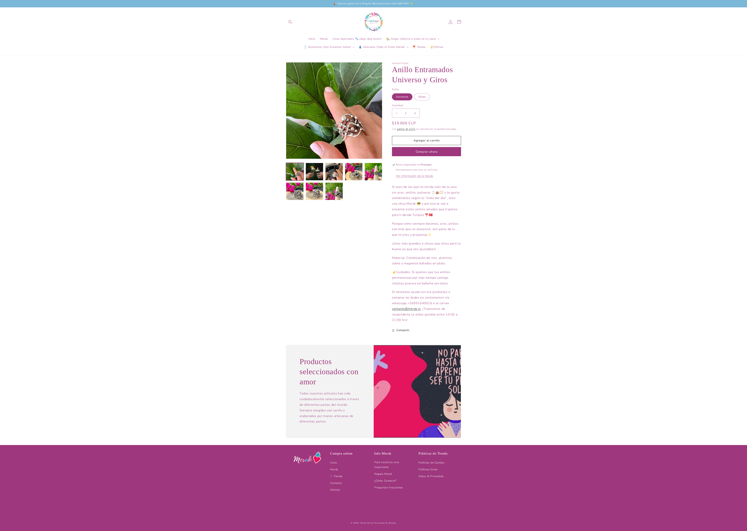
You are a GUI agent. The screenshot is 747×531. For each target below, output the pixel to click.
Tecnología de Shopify (385, 523)
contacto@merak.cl (406, 309)
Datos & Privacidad (431, 476)
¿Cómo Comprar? (385, 481)
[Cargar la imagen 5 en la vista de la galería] (373, 172)
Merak (334, 469)
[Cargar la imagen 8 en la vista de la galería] (334, 191)
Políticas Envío (428, 469)
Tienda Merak (366, 523)
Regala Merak (383, 474)
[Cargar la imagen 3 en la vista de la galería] (334, 172)
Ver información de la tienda (414, 176)
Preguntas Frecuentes (388, 487)
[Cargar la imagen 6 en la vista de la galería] (295, 191)
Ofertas (335, 490)
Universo (402, 97)
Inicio (333, 462)
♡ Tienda (336, 476)
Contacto (336, 483)
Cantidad (397, 105)
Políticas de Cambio (431, 462)
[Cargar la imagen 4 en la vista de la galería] (354, 172)
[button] (290, 22)
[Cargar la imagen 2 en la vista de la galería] (314, 172)
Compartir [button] (402, 330)
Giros (422, 97)
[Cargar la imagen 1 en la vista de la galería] (295, 172)
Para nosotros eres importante (386, 464)
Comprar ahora (427, 152)
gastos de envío (406, 129)
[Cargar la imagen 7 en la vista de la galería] (314, 191)
